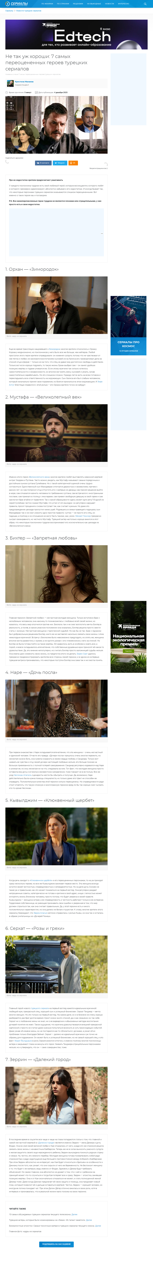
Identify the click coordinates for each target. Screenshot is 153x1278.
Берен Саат (82, 654)
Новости (109, 4)
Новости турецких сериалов (28, 11)
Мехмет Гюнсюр (83, 516)
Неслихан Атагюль (23, 775)
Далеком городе (46, 1142)
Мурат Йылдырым (23, 1041)
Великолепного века (39, 477)
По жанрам (47, 4)
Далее (74, 1214)
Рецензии (78, 4)
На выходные (94, 4)
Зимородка (54, 349)
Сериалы (9, 11)
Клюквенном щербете (41, 880)
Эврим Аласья (40, 913)
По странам (63, 4)
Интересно (123, 4)
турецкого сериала (40, 1008)
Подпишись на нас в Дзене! (56, 1244)
